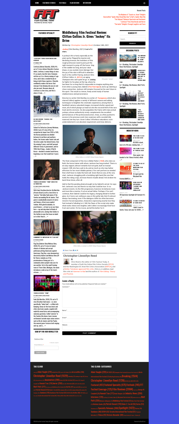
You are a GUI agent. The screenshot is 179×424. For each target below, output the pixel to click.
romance (63, 390)
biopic (68, 372)
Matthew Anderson (137, 397)
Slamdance (94, 408)
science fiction (76, 390)
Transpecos (102, 98)
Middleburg (49, 387)
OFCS (111, 264)
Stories (138, 408)
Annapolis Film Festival (121, 372)
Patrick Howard (42, 389)
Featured (97, 385)
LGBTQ (77, 383)
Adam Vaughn (45, 371)
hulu (64, 383)
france (77, 380)
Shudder (37, 393)
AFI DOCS (111, 372)
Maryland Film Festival (125, 397)
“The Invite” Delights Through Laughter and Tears (129, 24)
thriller (76, 392)
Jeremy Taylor (113, 397)
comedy (71, 376)
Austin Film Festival (133, 372)
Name (64, 310)
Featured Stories (49, 3)
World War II (78, 395)
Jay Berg (106, 397)
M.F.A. (79, 77)
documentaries (40, 380)
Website (64, 325)
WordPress (142, 421)
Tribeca (60, 396)
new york (77, 387)
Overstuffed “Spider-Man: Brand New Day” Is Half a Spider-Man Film (124, 17)
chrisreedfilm (77, 372)
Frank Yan (135, 390)
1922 (102, 161)
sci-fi (69, 390)
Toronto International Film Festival (47, 396)
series (84, 390)
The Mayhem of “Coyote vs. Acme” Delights (131, 14)
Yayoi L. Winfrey (136, 415)
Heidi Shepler (119, 393)
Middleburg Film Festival (59, 387)
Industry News (133, 393)
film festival (70, 380)
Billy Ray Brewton (115, 377)
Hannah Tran (46, 383)
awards (63, 372)
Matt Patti (39, 386)
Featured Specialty (115, 385)
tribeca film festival (69, 396)
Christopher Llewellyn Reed (82, 45)
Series (140, 404)
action (35, 372)
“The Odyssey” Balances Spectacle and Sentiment (129, 19)
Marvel (82, 383)
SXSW (70, 393)
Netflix (69, 387)
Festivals (62, 3)
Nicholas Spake (99, 404)
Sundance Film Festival (58, 393)
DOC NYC (134, 381)
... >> (44, 93)
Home (37, 3)
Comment (66, 287)
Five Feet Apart (94, 87)
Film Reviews (74, 3)
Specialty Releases (108, 408)
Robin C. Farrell (54, 390)
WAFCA (108, 267)
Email (64, 317)
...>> (141, 145)
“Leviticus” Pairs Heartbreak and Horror (132, 21)
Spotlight (127, 408)
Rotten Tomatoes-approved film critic (79, 269)
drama (62, 380)
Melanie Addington (106, 401)
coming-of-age (80, 376)
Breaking (130, 376)
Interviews (87, 3)
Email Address (39, 345)
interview (70, 384)
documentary (52, 379)
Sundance (45, 392)
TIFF (83, 393)
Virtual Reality (127, 415)
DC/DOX (127, 381)
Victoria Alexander (115, 414)
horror (57, 383)
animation (56, 372)
